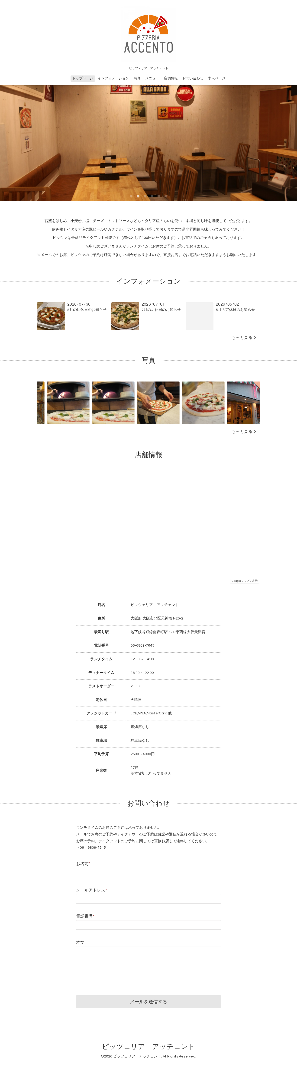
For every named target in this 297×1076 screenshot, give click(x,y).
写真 (137, 78)
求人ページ (216, 78)
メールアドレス (91, 890)
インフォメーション (113, 78)
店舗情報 (171, 78)
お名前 (83, 864)
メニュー (152, 78)
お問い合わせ (192, 78)
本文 (80, 942)
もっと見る (243, 337)
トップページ (82, 78)
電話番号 (85, 916)
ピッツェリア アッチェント (148, 1046)
